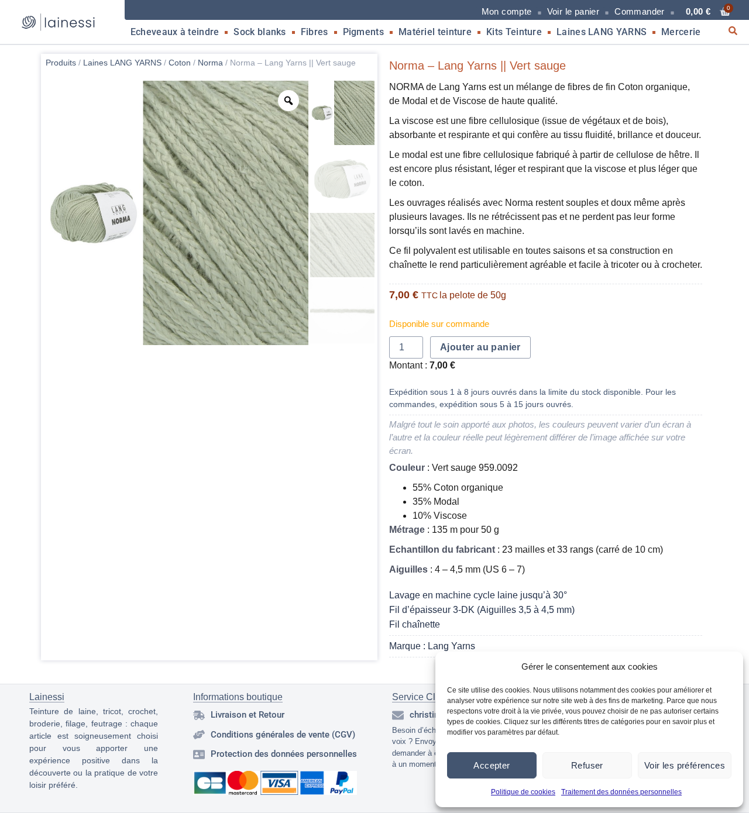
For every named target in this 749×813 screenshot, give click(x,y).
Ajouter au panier (480, 347)
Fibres (314, 31)
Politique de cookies (523, 792)
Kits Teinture (514, 31)
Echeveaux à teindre (174, 31)
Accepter (491, 765)
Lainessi (46, 697)
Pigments (363, 31)
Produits (61, 62)
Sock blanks (259, 31)
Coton (180, 62)
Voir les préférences (684, 765)
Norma (210, 62)
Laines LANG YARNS (601, 31)
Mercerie (680, 31)
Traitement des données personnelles (621, 792)
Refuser (587, 765)
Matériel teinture (435, 31)
